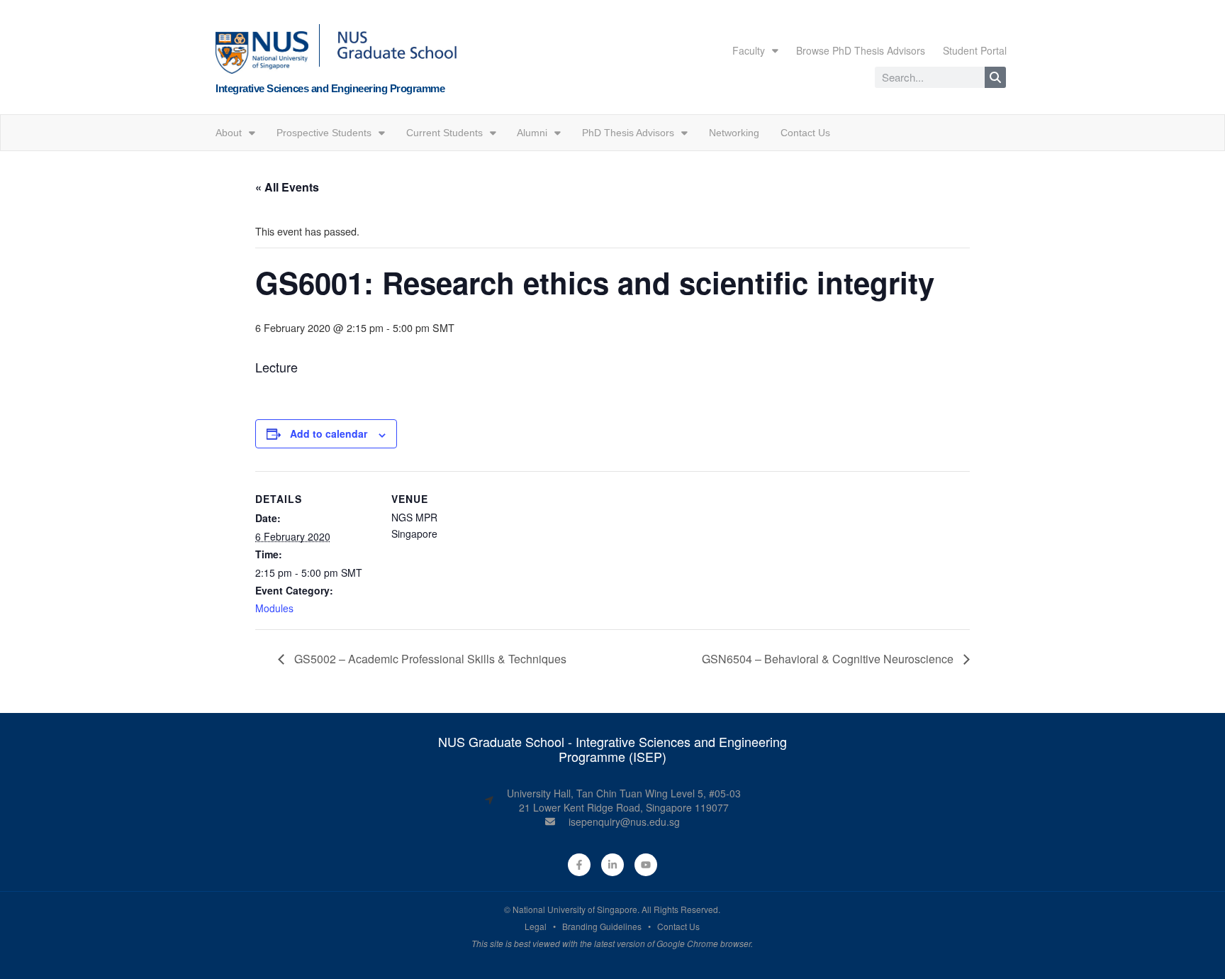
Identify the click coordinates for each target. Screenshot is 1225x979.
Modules (274, 608)
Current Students (444, 132)
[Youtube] (645, 864)
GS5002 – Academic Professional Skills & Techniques (428, 659)
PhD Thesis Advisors (628, 132)
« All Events (287, 187)
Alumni (532, 132)
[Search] (995, 77)
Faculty (748, 50)
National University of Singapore (575, 909)
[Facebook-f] (579, 864)
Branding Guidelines (602, 926)
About (229, 132)
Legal (536, 926)
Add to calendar (328, 433)
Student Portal (975, 50)
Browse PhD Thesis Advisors (860, 50)
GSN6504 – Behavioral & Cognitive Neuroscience (829, 659)
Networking (734, 132)
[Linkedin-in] (612, 864)
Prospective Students (323, 132)
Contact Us (805, 132)
